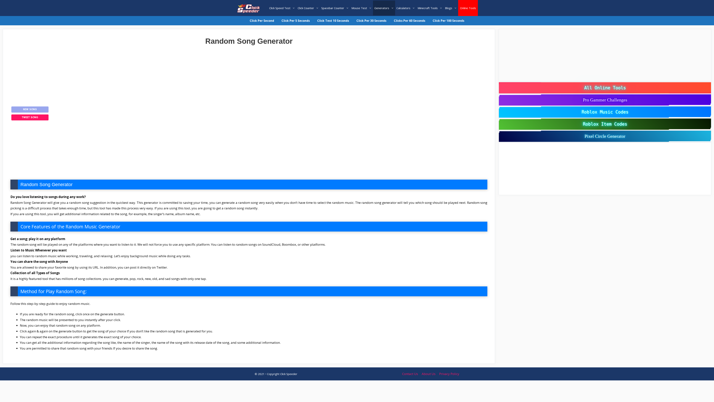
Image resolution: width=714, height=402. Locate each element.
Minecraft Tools (428, 8)
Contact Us (410, 374)
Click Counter (306, 8)
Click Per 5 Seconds (296, 21)
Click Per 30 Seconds (371, 21)
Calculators (403, 8)
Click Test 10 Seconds (333, 21)
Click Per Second (262, 21)
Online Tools (468, 8)
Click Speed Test (279, 8)
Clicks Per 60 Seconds (409, 21)
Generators (381, 8)
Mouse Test (359, 8)
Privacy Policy (449, 374)
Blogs (448, 8)
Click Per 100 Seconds (448, 21)
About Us (428, 374)
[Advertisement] (249, 73)
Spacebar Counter (332, 8)
